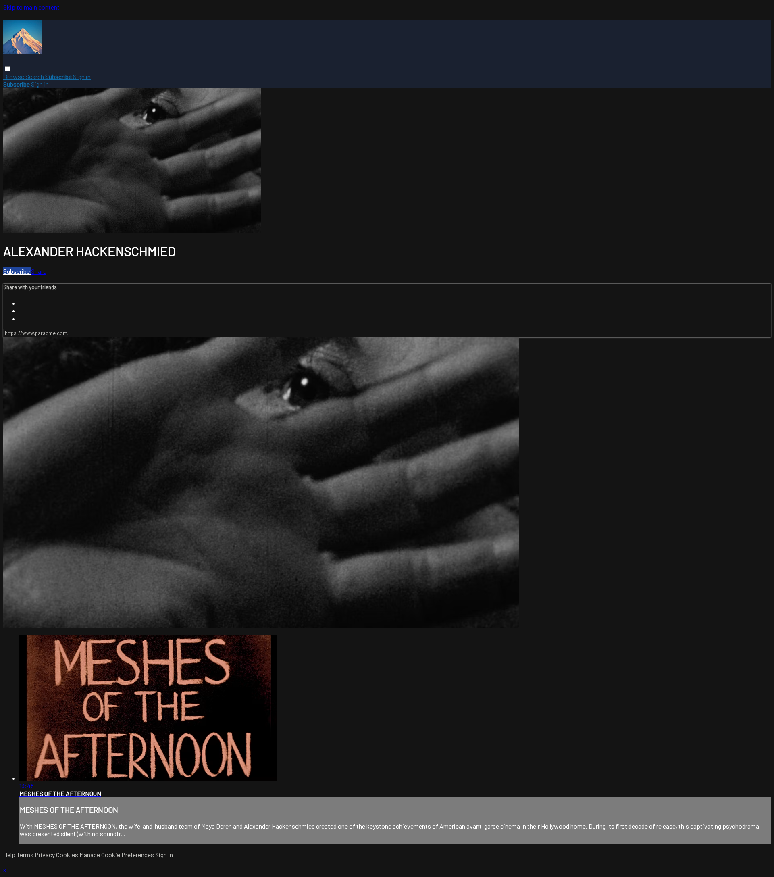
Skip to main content (31, 7)
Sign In (40, 84)
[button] (7, 68)
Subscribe (17, 271)
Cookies (67, 854)
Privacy (45, 854)
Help (10, 854)
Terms (26, 854)
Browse (14, 76)
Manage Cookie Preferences (117, 854)
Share (38, 271)
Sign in (82, 76)
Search (35, 76)
